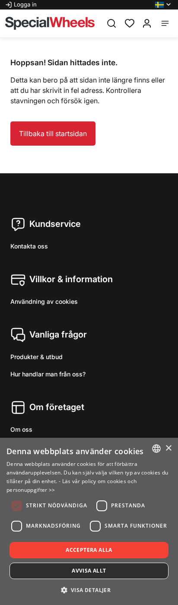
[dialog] (89, 521)
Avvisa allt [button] (89, 570)
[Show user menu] (147, 23)
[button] (164, 5)
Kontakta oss (29, 246)
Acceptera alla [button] (89, 550)
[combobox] (156, 448)
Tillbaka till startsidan (53, 133)
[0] (129, 22)
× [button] (168, 448)
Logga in (25, 4)
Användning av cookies (44, 301)
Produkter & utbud (36, 356)
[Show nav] (165, 23)
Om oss (21, 429)
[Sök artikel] (111, 23)
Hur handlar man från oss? (48, 374)
